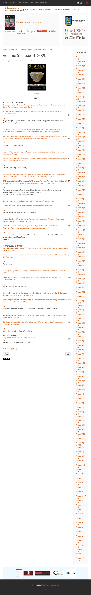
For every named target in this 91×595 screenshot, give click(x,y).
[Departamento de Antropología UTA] (75, 37)
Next (67, 354)
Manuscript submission (39, 3)
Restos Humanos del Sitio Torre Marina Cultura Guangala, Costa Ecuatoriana (29, 201)
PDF (4, 118)
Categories (13, 50)
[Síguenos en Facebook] (77, 3)
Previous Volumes (44, 10)
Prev (6, 354)
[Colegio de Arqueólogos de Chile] (58, 573)
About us (12, 3)
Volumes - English (26, 50)
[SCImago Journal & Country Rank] (28, 22)
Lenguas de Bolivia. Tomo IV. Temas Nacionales (19, 338)
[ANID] (19, 573)
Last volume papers (28, 10)
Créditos (37, 94)
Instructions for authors (62, 10)
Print (7, 349)
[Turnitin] (70, 573)
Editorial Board (23, 3)
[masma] (75, 32)
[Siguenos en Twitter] (81, 3)
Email (15, 349)
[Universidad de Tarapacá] (75, 21)
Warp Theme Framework (50, 585)
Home (5, 3)
